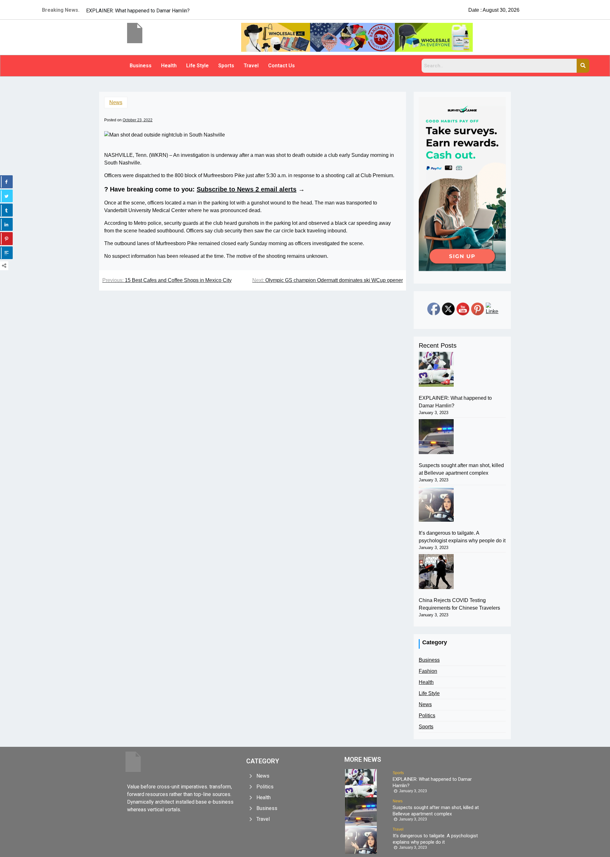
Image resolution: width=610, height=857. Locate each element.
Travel (251, 66)
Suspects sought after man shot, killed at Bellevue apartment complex (461, 469)
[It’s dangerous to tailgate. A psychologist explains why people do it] (436, 504)
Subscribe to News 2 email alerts (246, 189)
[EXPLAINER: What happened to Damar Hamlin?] (436, 369)
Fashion (428, 671)
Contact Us (281, 66)
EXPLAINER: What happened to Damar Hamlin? (455, 401)
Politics (427, 715)
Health (169, 66)
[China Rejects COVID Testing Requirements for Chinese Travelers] (436, 571)
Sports (226, 66)
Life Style (197, 66)
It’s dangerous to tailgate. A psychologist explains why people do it (462, 536)
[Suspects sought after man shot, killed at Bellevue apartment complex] (436, 436)
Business (141, 66)
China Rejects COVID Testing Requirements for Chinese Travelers (459, 604)
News (115, 102)
